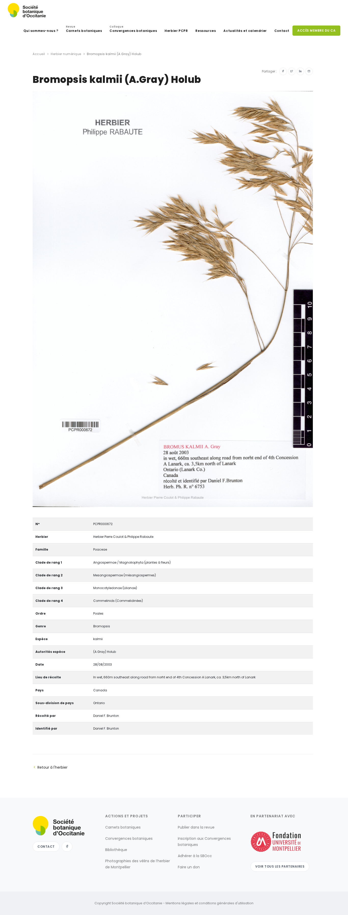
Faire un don (189, 867)
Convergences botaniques (133, 29)
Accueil (39, 54)
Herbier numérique (66, 54)
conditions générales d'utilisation (226, 903)
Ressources (205, 31)
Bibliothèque (116, 849)
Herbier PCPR (176, 31)
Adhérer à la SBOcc (195, 855)
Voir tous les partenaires (280, 866)
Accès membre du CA (316, 30)
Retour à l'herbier (52, 767)
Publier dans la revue (196, 827)
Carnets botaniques (84, 29)
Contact (281, 31)
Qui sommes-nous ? (40, 31)
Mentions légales (180, 903)
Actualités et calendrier (244, 31)
